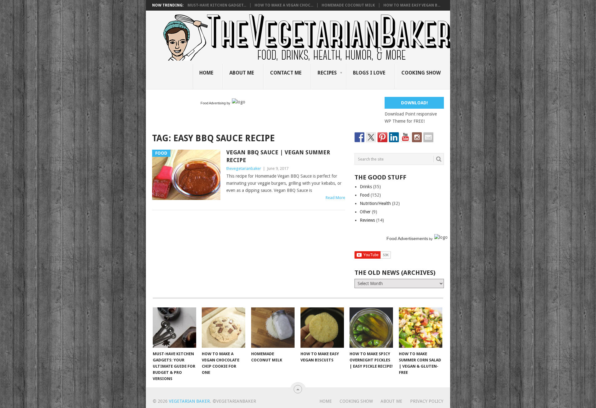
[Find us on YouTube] (405, 137)
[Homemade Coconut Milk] (273, 327)
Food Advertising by (215, 103)
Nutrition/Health (375, 203)
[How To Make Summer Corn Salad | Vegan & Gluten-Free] (420, 327)
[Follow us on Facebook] (359, 137)
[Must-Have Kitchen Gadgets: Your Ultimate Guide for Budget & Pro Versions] (174, 327)
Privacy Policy (426, 401)
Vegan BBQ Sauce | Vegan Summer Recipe (278, 156)
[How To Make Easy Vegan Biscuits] (322, 327)
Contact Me (285, 73)
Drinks (366, 186)
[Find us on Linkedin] (394, 137)
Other (365, 211)
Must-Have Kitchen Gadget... (216, 5)
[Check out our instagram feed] (417, 137)
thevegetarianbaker (243, 168)
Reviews (367, 220)
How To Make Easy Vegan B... (411, 5)
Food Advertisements (407, 238)
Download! (414, 102)
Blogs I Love (369, 73)
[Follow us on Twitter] (371, 137)
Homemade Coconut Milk (348, 5)
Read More (335, 197)
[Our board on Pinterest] (382, 137)
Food (364, 195)
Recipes (327, 73)
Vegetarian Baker (189, 401)
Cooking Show (421, 73)
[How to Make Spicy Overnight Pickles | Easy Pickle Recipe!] (371, 327)
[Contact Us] (428, 137)
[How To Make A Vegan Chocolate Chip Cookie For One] (223, 327)
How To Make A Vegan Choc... (284, 5)
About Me (241, 73)
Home (206, 73)
